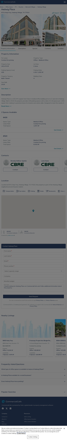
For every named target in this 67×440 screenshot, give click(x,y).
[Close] (64, 428)
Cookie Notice (21, 433)
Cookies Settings (33, 437)
